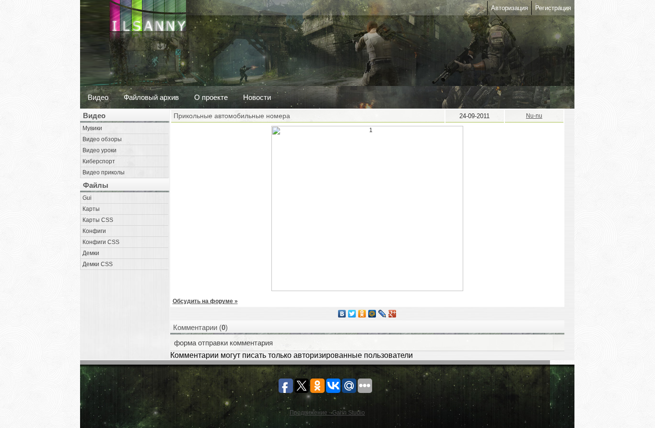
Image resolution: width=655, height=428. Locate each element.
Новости (257, 97)
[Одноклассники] (362, 313)
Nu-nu (534, 115)
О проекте (211, 97)
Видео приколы (103, 172)
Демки (90, 253)
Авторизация (509, 8)
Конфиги (94, 231)
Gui (87, 198)
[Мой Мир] (372, 313)
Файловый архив (151, 97)
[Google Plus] (392, 313)
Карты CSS (97, 220)
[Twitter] (352, 313)
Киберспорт (98, 161)
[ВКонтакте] (342, 313)
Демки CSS (97, 264)
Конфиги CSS (100, 242)
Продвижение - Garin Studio (327, 412)
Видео (98, 97)
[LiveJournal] (382, 313)
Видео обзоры (102, 139)
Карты (91, 209)
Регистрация (553, 8)
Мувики (92, 128)
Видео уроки (99, 150)
